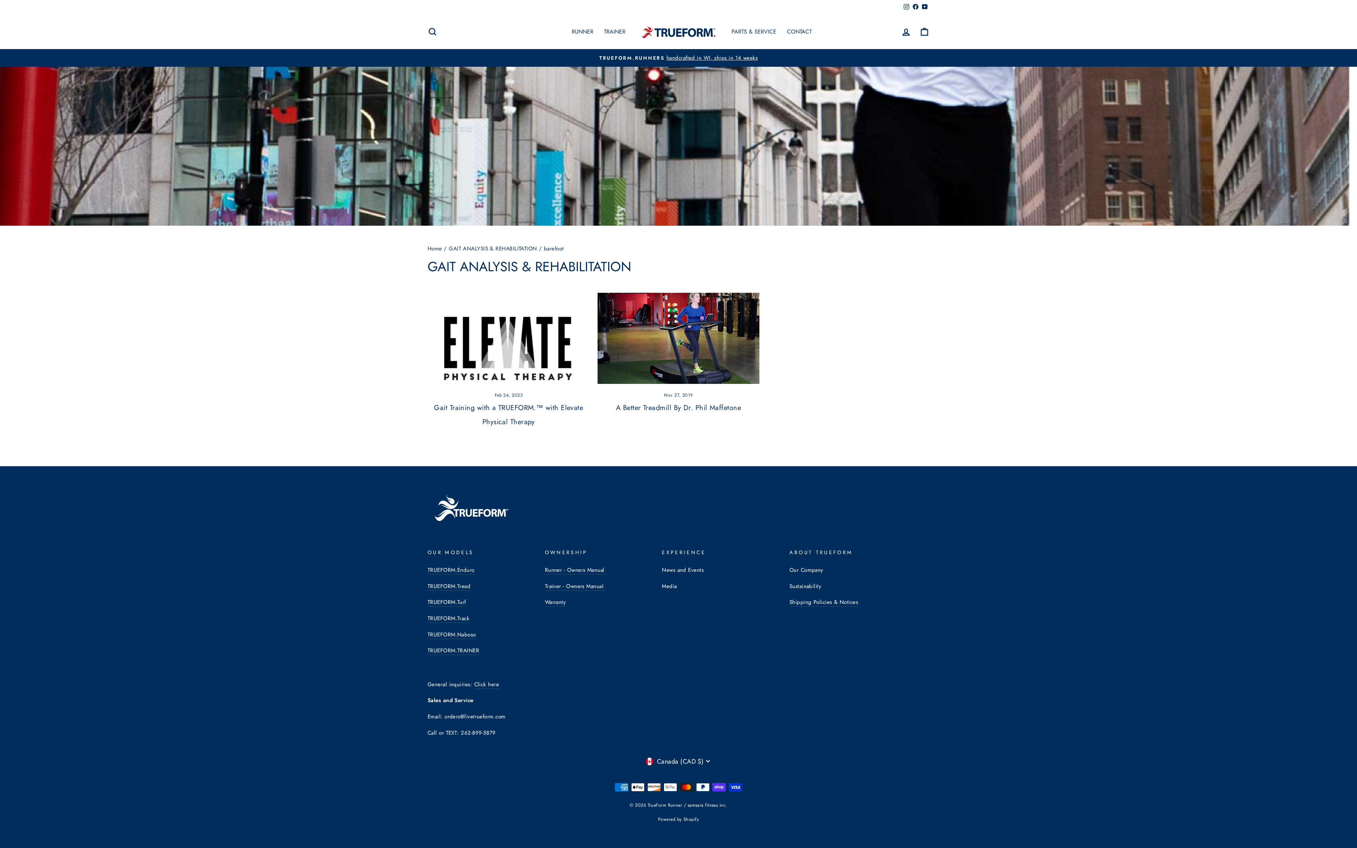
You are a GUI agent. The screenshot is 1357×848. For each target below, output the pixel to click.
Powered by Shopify (678, 819)
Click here (486, 684)
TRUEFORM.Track (448, 618)
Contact (799, 32)
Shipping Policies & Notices (823, 602)
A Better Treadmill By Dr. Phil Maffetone (678, 408)
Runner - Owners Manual (575, 570)
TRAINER (614, 32)
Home (435, 249)
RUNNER (582, 32)
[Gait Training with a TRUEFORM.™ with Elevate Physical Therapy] (509, 338)
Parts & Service (754, 32)
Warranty (555, 602)
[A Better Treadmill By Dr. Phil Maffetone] (679, 338)
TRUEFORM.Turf (447, 602)
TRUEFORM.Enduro (451, 570)
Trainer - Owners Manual (575, 586)
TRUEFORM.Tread (449, 586)
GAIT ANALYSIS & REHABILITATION (493, 249)
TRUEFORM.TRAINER (453, 650)
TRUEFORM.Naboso (452, 635)
